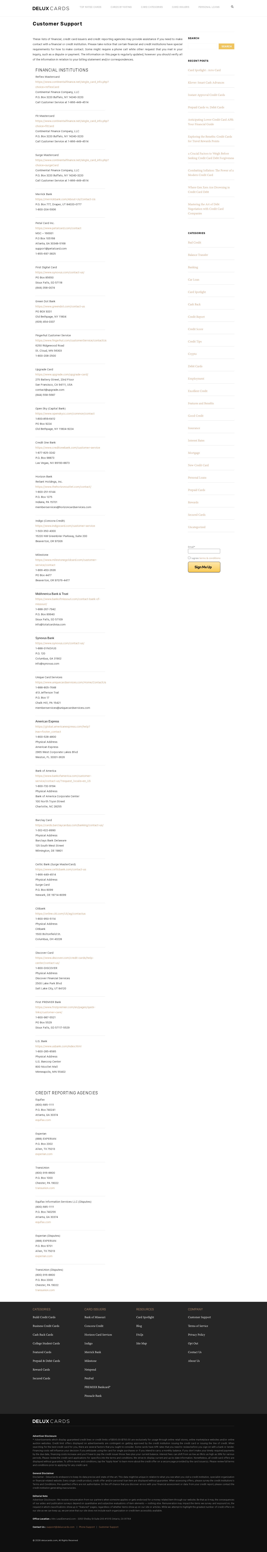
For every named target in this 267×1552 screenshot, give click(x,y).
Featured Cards (42, 1352)
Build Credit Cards (44, 1317)
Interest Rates (196, 440)
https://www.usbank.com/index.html (58, 1046)
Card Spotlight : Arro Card (204, 70)
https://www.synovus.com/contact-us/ (59, 272)
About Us (194, 1361)
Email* (191, 546)
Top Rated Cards (91, 6)
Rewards (193, 502)
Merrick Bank (92, 1352)
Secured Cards (196, 515)
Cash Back (194, 304)
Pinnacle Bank (93, 1396)
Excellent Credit (197, 391)
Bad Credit (194, 242)
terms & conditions (210, 558)
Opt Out (193, 1343)
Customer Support (199, 1317)
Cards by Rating (121, 6)
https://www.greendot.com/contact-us (60, 306)
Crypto (192, 354)
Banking (193, 267)
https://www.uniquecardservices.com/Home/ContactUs (70, 682)
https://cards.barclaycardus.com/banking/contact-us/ (69, 825)
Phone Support (87, 1527)
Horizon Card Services (98, 1335)
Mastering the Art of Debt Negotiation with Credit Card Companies (206, 209)
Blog (139, 1326)
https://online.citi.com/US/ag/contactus (60, 913)
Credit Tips (195, 341)
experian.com (43, 1154)
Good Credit (195, 416)
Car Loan (193, 280)
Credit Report (196, 317)
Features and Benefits (201, 403)
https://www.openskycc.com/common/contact (65, 413)
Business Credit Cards (46, 1326)
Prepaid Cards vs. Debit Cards (206, 107)
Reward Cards (41, 1369)
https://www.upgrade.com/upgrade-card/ (61, 374)
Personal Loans (209, 6)
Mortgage (194, 453)
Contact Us (194, 1352)
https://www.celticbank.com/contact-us (60, 869)
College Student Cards (46, 1343)
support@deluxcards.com (60, 1527)
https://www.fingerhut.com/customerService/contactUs (70, 340)
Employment (196, 378)
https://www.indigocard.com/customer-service (65, 526)
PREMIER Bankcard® (97, 1387)
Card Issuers (180, 6)
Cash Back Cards (43, 1335)
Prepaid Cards (196, 490)
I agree (205, 558)
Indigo (88, 1343)
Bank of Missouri (94, 1317)
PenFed (89, 1378)
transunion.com (45, 1188)
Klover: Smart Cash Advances (206, 82)
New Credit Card (198, 465)
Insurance (194, 428)
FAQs (139, 1335)
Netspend (90, 1369)
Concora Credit (93, 1326)
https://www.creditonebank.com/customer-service (67, 447)
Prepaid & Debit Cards (46, 1361)
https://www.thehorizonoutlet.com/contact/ (63, 486)
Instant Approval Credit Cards (206, 95)
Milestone (90, 1361)
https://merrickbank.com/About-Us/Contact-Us (65, 199)
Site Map (141, 1343)
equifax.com (43, 1120)
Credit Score (195, 329)
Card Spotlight (197, 292)
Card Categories (152, 6)
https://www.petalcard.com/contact (58, 228)
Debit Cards (195, 366)
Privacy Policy (196, 1335)
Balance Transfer (198, 255)
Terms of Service (198, 1326)
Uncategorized (196, 527)
